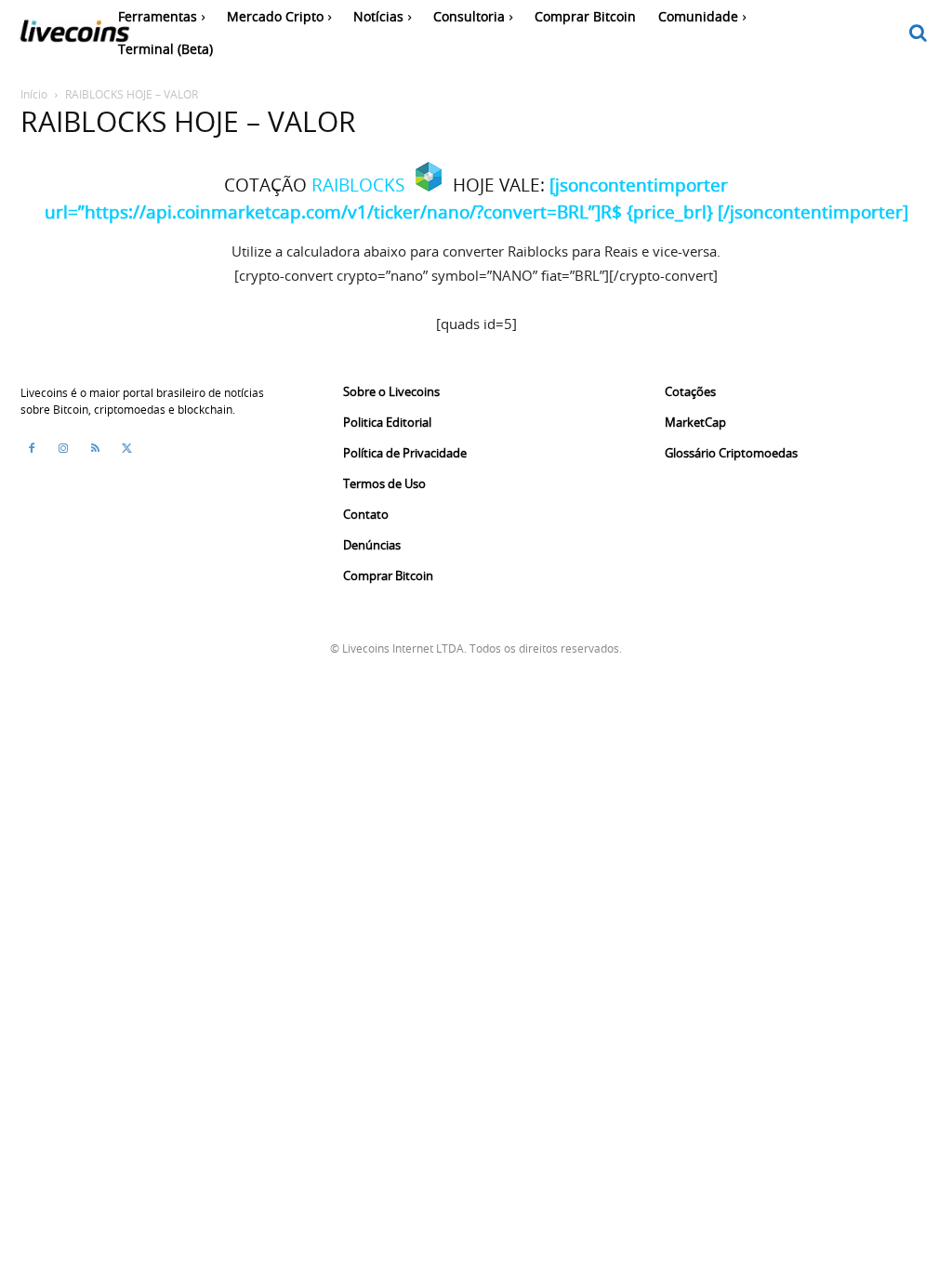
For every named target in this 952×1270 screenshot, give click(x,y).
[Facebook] (31, 448)
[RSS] (95, 448)
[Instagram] (63, 448)
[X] (126, 448)
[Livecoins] (74, 36)
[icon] (918, 34)
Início (33, 93)
